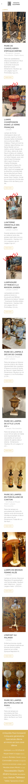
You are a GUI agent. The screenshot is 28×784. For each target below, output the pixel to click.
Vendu (10, 86)
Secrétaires (21, 774)
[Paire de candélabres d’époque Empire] (14, 27)
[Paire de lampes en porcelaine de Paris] (14, 679)
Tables (7, 781)
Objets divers (19, 55)
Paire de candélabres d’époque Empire (13, 48)
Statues (11, 777)
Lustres (15, 230)
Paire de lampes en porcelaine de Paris (13, 702)
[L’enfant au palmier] (14, 614)
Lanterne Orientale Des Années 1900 (11, 225)
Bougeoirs (9, 53)
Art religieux (17, 753)
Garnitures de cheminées (9, 764)
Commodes (7, 761)
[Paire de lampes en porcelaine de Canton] (14, 474)
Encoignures (22, 760)
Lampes (17, 53)
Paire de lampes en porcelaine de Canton (13, 497)
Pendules (13, 774)
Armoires (13, 750)
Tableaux (20, 777)
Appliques (7, 750)
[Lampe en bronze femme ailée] (14, 549)
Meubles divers (9, 767)
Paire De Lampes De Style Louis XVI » (12, 423)
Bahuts (22, 753)
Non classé (23, 767)
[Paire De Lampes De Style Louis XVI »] (14, 402)
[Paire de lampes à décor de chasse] (14, 333)
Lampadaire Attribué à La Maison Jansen (12, 285)
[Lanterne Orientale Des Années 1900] (14, 207)
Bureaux (12, 757)
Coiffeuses (23, 757)
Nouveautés (8, 55)
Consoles (15, 760)
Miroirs (17, 767)
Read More (8, 77)
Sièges (5, 777)
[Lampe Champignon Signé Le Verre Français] (14, 101)
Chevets (18, 757)
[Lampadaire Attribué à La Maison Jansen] (14, 267)
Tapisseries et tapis (17, 781)
